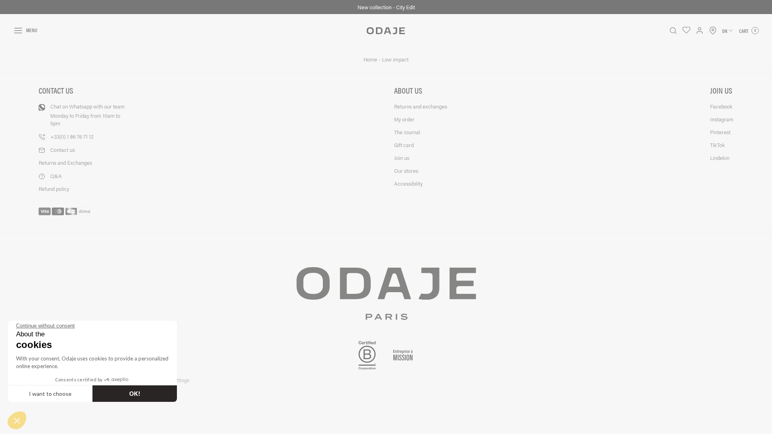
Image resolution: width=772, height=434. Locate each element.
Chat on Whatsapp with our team (87, 114)
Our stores (406, 170)
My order (404, 119)
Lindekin (719, 158)
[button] (17, 420)
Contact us (62, 150)
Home (370, 59)
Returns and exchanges (420, 106)
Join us (401, 158)
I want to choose (50, 393)
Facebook (721, 106)
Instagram (721, 119)
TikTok (717, 145)
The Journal (407, 132)
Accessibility (408, 183)
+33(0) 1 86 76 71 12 (72, 136)
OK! (134, 393)
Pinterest (720, 132)
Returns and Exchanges (65, 162)
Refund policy (54, 188)
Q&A (56, 176)
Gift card (404, 145)
